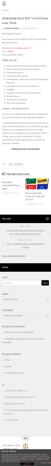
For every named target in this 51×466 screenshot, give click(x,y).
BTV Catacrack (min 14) (15, 403)
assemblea (18, 164)
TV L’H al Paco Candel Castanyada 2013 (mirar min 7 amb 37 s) (25, 412)
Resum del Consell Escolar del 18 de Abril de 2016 (35, 196)
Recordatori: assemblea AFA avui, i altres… (11, 185)
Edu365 (8, 366)
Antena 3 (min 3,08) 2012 (16, 390)
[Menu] (47, 3)
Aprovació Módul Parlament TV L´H (20, 397)
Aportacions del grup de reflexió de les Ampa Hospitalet (23, 341)
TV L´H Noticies (11, 420)
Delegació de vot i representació (25, 148)
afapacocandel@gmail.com (14, 256)
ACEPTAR (26, 464)
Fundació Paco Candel (14, 373)
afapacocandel (12, 28)
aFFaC (7, 360)
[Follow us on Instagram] (47, 218)
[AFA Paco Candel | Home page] (5, 3)
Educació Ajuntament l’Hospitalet (19, 332)
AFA (10, 164)
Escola (5, 10)
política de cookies (28, 460)
